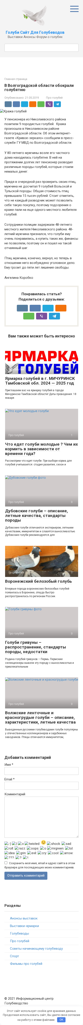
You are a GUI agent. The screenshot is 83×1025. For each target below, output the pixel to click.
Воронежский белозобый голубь (38, 581)
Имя (8, 765)
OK (61, 1019)
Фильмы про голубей (26, 964)
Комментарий (14, 794)
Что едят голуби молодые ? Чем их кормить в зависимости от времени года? (41, 449)
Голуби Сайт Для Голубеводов (35, 32)
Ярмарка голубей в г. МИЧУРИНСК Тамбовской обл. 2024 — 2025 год (40, 381)
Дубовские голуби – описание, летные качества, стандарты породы (36, 515)
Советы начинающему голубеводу (36, 949)
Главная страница (15, 79)
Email (9, 779)
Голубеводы (19, 933)
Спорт (14, 956)
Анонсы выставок (24, 918)
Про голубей (54, 97)
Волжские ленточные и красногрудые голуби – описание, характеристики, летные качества (40, 717)
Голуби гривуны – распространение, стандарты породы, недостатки (35, 647)
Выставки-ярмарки (24, 926)
